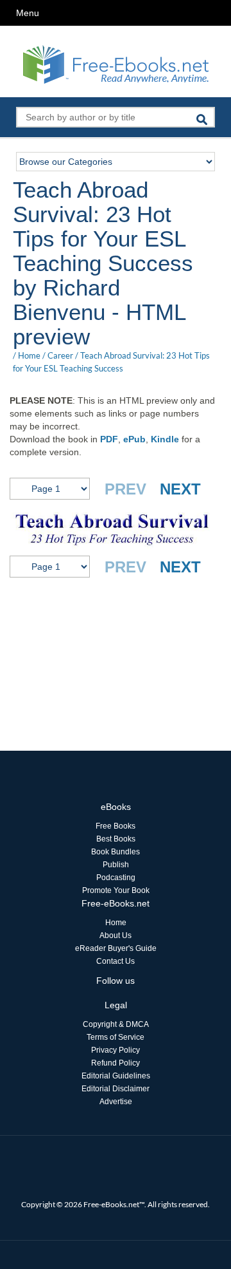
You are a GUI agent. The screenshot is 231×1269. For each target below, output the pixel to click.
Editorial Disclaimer (115, 1088)
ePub (134, 439)
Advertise (115, 1101)
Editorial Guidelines (115, 1075)
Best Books (115, 838)
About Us (115, 935)
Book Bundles (115, 851)
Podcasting (115, 877)
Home (29, 355)
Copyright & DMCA (116, 1024)
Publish (116, 864)
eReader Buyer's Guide (116, 948)
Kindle (165, 439)
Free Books (115, 826)
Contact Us (115, 961)
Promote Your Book (116, 890)
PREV (125, 489)
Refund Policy (115, 1062)
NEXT (180, 489)
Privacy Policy (115, 1050)
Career (60, 355)
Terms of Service (115, 1037)
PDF (109, 439)
